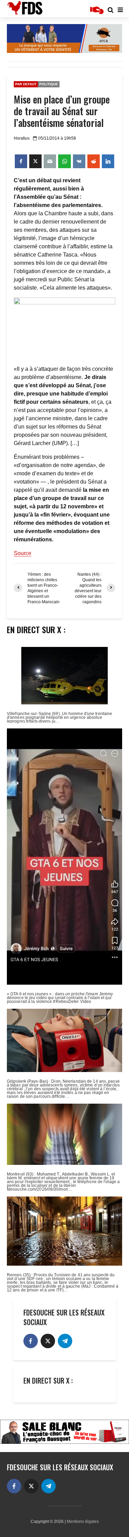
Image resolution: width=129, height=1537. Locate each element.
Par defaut (25, 84)
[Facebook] (30, 1341)
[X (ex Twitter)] (48, 1341)
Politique (48, 84)
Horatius (22, 138)
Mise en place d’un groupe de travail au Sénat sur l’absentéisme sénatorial (62, 111)
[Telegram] (65, 1341)
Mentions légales (83, 1521)
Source (22, 553)
